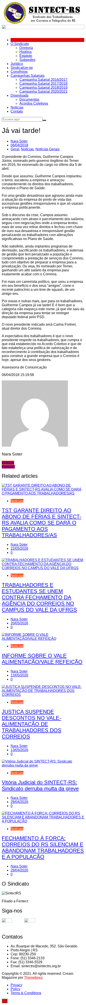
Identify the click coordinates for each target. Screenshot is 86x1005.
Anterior (8, 463)
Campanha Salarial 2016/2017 (43, 79)
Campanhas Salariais (28, 75)
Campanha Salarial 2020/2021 (43, 91)
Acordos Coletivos (33, 103)
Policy (15, 989)
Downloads (19, 95)
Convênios (19, 72)
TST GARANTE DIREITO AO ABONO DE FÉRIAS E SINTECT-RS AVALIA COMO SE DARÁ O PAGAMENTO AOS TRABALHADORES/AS (41, 522)
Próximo (8, 466)
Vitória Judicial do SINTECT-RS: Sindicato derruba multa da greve (40, 785)
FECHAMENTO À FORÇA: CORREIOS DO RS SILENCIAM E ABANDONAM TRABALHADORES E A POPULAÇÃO (43, 847)
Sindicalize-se (22, 68)
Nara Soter (19, 141)
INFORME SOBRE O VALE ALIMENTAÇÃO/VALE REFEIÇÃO (42, 659)
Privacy (16, 985)
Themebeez (33, 977)
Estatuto (25, 56)
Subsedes (27, 60)
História (25, 52)
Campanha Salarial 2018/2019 (43, 87)
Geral (15, 149)
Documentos (29, 99)
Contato (17, 111)
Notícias (17, 107)
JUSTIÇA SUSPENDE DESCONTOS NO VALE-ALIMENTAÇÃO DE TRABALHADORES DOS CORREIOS (31, 724)
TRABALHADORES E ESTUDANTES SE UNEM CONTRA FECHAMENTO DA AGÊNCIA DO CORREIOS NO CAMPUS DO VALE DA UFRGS (39, 597)
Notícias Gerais (48, 149)
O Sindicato (20, 44)
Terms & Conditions (26, 993)
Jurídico (17, 64)
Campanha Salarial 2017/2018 (43, 83)
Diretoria (26, 48)
